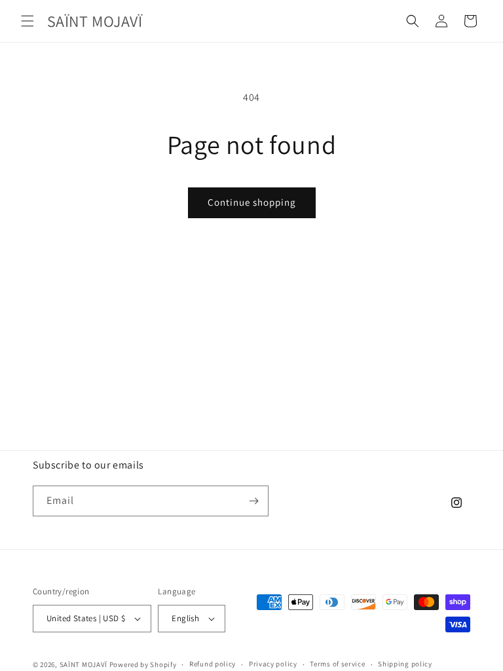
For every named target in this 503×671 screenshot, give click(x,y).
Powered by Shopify (143, 664)
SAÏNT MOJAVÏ (83, 664)
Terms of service (337, 663)
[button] (27, 21)
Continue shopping (252, 202)
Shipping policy (405, 663)
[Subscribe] (253, 501)
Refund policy (212, 663)
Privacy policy (273, 663)
